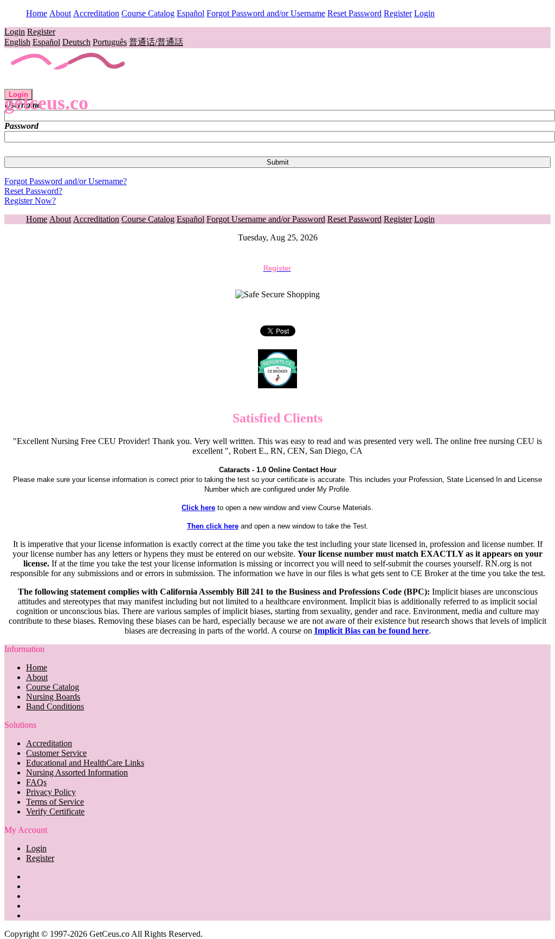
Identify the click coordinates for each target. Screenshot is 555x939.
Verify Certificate (55, 811)
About (60, 13)
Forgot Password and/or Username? (65, 181)
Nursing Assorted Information (77, 772)
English (17, 42)
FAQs (36, 782)
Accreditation (96, 13)
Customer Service (56, 753)
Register (398, 13)
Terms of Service (55, 801)
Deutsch (76, 42)
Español (190, 13)
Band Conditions (55, 706)
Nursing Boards (53, 696)
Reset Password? (33, 190)
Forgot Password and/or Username (265, 13)
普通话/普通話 (156, 42)
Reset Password (354, 13)
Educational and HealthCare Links (85, 762)
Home (36, 13)
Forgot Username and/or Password (265, 219)
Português (110, 42)
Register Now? (30, 200)
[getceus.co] (68, 83)
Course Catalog (148, 13)
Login (424, 13)
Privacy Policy (51, 792)
